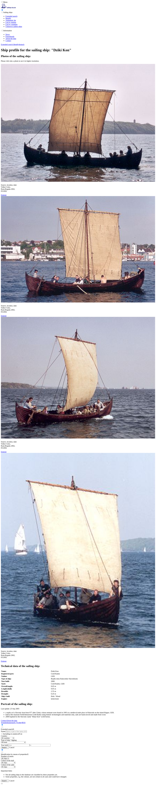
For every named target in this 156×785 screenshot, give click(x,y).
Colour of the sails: (8, 765)
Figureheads (9, 36)
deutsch (21, 44)
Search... (5, 747)
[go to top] (2, 783)
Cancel (11, 747)
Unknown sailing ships (13, 26)
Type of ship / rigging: (9, 740)
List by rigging (10, 22)
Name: (3, 731)
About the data (10, 39)
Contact (8, 41)
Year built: (4, 745)
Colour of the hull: (7, 761)
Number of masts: (7, 756)
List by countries (11, 24)
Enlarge (4, 195)
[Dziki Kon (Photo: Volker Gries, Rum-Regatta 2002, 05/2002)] (78, 181)
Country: (4, 736)
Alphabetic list (10, 20)
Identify (8, 18)
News (7, 34)
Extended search (11, 16)
